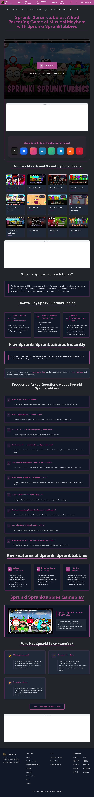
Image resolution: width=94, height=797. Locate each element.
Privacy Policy (54, 761)
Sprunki (54, 3)
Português (86, 768)
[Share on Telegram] (60, 151)
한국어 (75, 772)
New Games (16, 10)
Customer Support (56, 757)
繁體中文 (76, 761)
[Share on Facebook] (23, 151)
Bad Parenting (78, 372)
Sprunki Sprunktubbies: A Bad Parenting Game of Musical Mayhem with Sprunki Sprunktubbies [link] (50, 10)
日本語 (85, 761)
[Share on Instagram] (33, 151)
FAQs (28, 779)
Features (29, 772)
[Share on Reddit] (70, 151)
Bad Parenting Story (33, 765)
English (75, 757)
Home (20, 3)
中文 (84, 757)
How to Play (30, 776)
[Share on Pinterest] (79, 151)
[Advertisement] (47, 118)
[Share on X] (14, 151)
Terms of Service (55, 765)
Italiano (75, 768)
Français (86, 772)
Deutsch (76, 765)
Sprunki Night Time (38, 372)
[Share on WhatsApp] (51, 151)
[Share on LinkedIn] (42, 151)
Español (86, 765)
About (28, 783)
